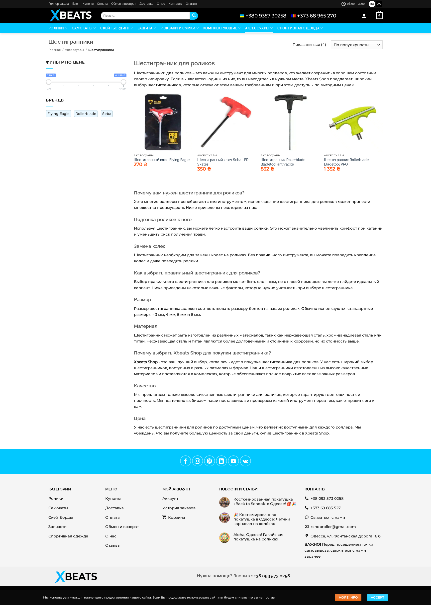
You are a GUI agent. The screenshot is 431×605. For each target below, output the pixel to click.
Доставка (146, 3)
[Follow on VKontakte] (245, 460)
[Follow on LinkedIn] (221, 460)
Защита (145, 28)
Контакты (175, 3)
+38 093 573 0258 (272, 575)
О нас (161, 3)
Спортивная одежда (298, 28)
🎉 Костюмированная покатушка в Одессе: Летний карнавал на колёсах (261, 519)
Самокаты (82, 28)
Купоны (88, 3)
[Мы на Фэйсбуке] (185, 460)
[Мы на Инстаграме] (197, 460)
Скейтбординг (114, 28)
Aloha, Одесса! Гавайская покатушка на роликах (258, 536)
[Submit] (194, 16)
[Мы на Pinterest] (209, 460)
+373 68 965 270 (316, 16)
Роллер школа (58, 3)
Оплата (102, 3)
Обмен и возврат (123, 3)
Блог (75, 3)
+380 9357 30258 (265, 16)
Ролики (56, 28)
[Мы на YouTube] (233, 460)
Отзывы (191, 3)
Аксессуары (257, 28)
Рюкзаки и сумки (178, 28)
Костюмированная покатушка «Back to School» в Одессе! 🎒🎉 (264, 501)
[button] (364, 15)
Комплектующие (220, 28)
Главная (54, 50)
